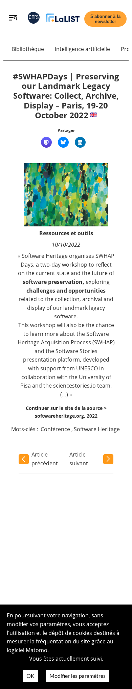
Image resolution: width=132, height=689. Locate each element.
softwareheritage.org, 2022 (66, 416)
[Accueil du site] (62, 19)
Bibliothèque (28, 49)
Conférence (55, 429)
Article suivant (78, 459)
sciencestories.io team (81, 385)
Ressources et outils (66, 233)
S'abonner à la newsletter (105, 19)
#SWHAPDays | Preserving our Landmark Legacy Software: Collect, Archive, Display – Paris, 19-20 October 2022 (66, 96)
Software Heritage (97, 429)
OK (30, 676)
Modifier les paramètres (77, 676)
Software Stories (76, 351)
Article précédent (44, 459)
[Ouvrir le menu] (13, 18)
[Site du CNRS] (33, 19)
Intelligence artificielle (82, 49)
